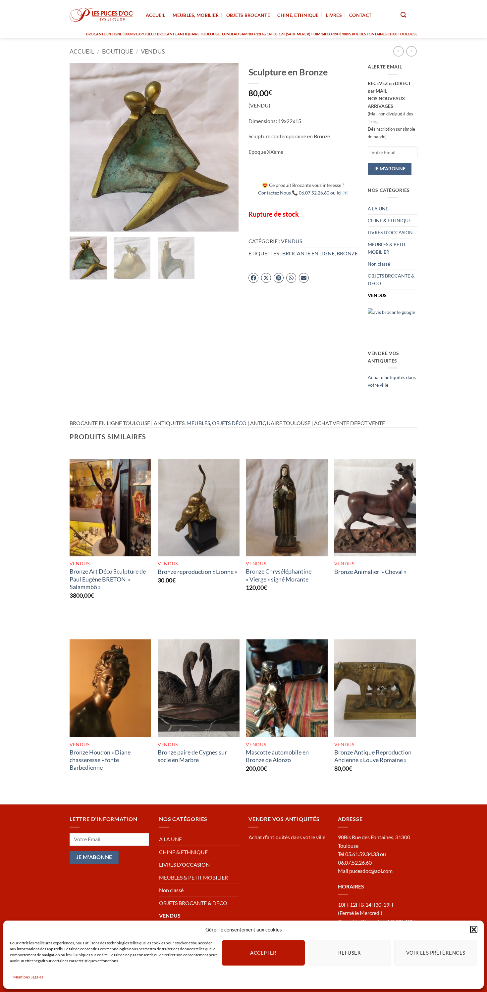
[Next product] (398, 51)
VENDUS (153, 51)
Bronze (347, 253)
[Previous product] (411, 51)
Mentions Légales (28, 976)
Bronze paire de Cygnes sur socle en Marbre (192, 756)
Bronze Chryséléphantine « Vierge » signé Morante (278, 575)
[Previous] (81, 147)
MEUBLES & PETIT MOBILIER (387, 248)
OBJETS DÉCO (229, 423)
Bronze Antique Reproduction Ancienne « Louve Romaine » (372, 756)
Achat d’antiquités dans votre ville (286, 837)
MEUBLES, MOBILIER (196, 15)
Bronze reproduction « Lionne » (197, 571)
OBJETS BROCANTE (248, 15)
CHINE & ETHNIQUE (389, 220)
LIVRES (334, 15)
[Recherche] (403, 15)
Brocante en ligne (308, 253)
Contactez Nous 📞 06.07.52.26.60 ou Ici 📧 (303, 192)
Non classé (379, 264)
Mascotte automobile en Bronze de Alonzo (277, 756)
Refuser (349, 953)
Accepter (263, 953)
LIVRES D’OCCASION (390, 232)
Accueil (82, 51)
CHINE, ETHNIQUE (297, 15)
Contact (360, 15)
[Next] (227, 147)
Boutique (117, 51)
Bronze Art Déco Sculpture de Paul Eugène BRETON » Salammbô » (108, 579)
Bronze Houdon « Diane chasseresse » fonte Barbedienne (100, 760)
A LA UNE (378, 208)
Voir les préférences (435, 953)
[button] (473, 929)
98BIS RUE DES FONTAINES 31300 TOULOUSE (379, 34)
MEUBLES (198, 423)
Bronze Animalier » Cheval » (370, 571)
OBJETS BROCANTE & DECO (391, 279)
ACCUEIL (155, 15)
